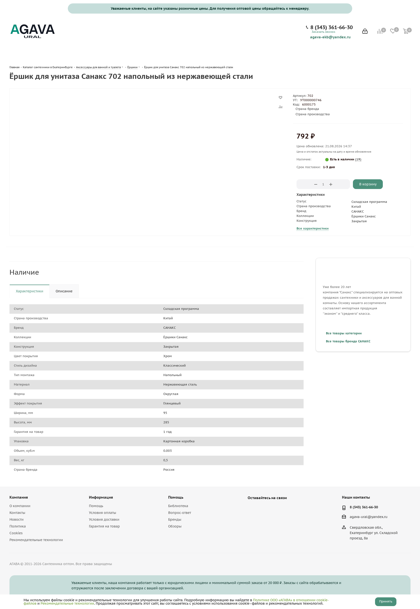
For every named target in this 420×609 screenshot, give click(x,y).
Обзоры (175, 526)
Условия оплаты (102, 512)
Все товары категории (344, 333)
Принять (385, 601)
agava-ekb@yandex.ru (330, 36)
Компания (18, 497)
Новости (16, 519)
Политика (17, 526)
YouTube (265, 509)
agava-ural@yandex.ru (368, 517)
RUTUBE (277, 509)
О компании (19, 506)
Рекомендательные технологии (36, 540)
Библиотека (178, 506)
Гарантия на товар (104, 526)
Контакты (17, 512)
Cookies (16, 533)
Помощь (96, 506)
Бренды (174, 519)
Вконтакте (252, 509)
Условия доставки (104, 519)
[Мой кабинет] (365, 31)
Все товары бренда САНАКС (348, 341)
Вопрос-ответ (179, 512)
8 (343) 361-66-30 (331, 27)
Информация (101, 497)
